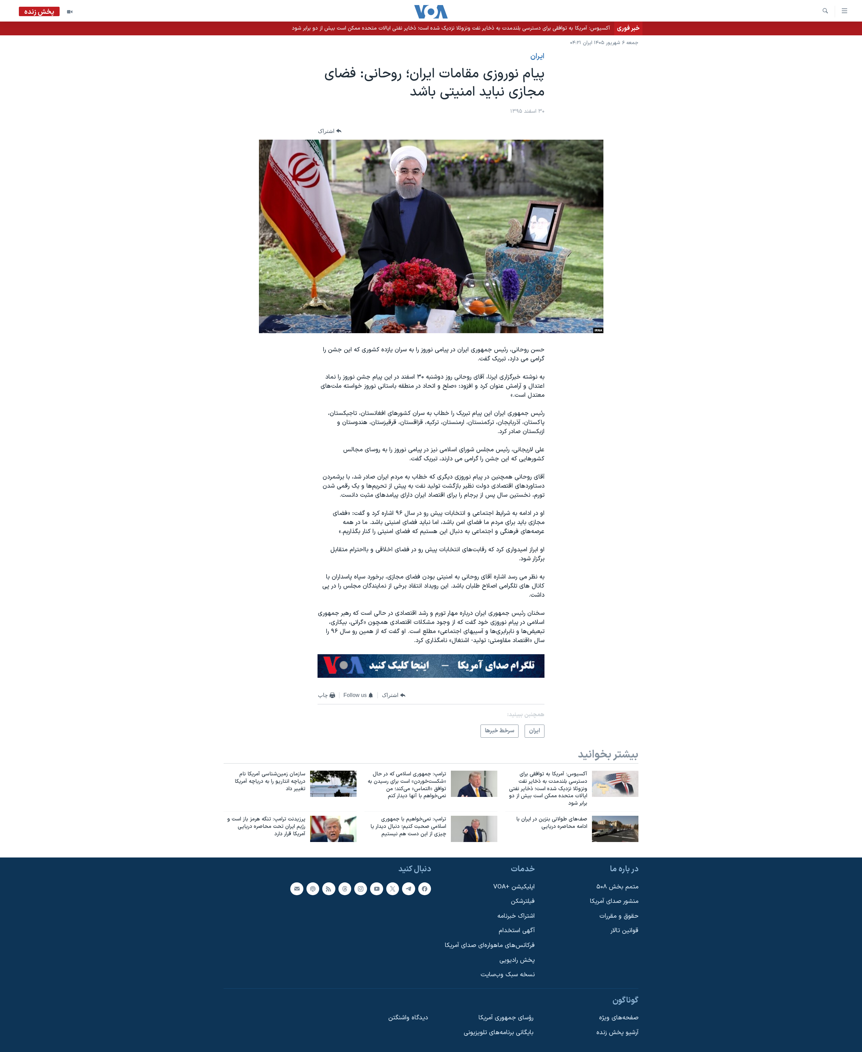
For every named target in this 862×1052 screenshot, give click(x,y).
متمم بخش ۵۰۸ (617, 886)
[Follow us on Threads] (344, 888)
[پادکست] (312, 888)
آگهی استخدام (517, 930)
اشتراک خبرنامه (516, 916)
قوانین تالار (624, 930)
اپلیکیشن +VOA (514, 886)
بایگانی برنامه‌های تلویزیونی (498, 1032)
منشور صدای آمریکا (614, 901)
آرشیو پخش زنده (617, 1032)
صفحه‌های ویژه (618, 1017)
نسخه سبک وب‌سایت (507, 974)
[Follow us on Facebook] (424, 888)
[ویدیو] (70, 12)
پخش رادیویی (517, 960)
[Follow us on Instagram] (360, 888)
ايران (537, 56)
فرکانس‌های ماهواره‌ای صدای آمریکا (490, 945)
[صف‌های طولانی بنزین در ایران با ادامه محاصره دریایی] (615, 829)
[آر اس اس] (328, 888)
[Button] (329, 131)
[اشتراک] (296, 888)
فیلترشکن (523, 901)
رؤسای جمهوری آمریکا (505, 1017)
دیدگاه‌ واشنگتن (408, 1017)
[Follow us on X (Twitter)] (392, 888)
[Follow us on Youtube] (376, 888)
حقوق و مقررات (618, 916)
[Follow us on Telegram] (408, 888)
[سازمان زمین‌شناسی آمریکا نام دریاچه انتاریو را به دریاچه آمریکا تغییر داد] (333, 784)
